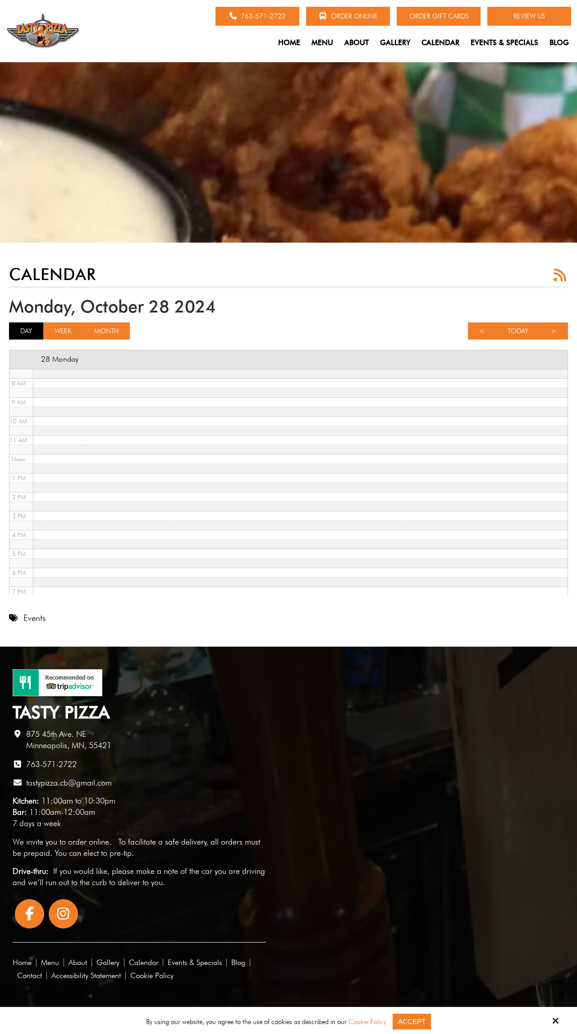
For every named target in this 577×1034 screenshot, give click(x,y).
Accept (412, 1021)
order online (88, 841)
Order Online (353, 16)
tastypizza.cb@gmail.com (69, 782)
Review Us (529, 16)
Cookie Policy (367, 1022)
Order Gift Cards (438, 16)
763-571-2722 (262, 16)
